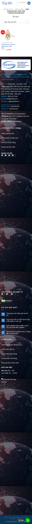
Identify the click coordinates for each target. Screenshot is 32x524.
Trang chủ (8, 9)
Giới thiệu (16, 517)
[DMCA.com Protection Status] (6, 301)
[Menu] (17, 3)
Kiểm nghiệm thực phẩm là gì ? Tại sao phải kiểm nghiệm (17, 326)
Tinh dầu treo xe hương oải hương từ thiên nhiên (8, 46)
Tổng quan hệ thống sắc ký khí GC (17, 314)
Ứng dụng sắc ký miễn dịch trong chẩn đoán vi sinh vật (18, 320)
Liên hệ (19, 518)
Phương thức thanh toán (10, 363)
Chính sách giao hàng (9, 354)
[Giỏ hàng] (28, 3)
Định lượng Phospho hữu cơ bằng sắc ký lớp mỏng (18, 332)
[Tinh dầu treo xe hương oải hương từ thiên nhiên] (8, 34)
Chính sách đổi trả (7, 349)
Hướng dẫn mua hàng (9, 358)
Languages (23, 2)
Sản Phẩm (19, 9)
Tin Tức (13, 518)
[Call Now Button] (27, 520)
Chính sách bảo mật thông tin (11, 345)
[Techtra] (7, 3)
